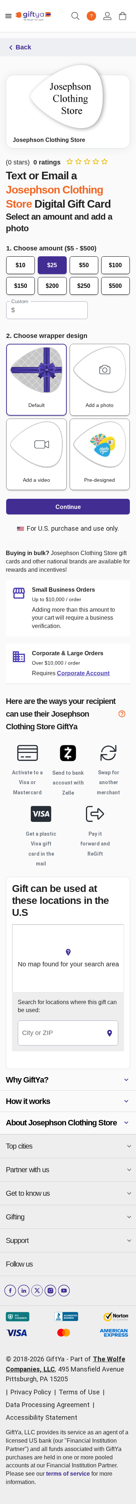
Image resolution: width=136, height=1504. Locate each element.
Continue (68, 507)
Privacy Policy (31, 1392)
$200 (52, 286)
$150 (20, 286)
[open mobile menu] (8, 16)
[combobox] (60, 1033)
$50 (84, 265)
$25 (52, 265)
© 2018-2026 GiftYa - (37, 1359)
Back (23, 47)
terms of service (68, 1474)
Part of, (65, 1369)
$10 (20, 265)
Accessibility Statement (41, 1417)
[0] (122, 16)
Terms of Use (79, 1392)
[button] (68, 1080)
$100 (115, 265)
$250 (83, 286)
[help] (124, 715)
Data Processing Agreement (48, 1405)
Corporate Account (83, 673)
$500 (115, 286)
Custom (19, 302)
